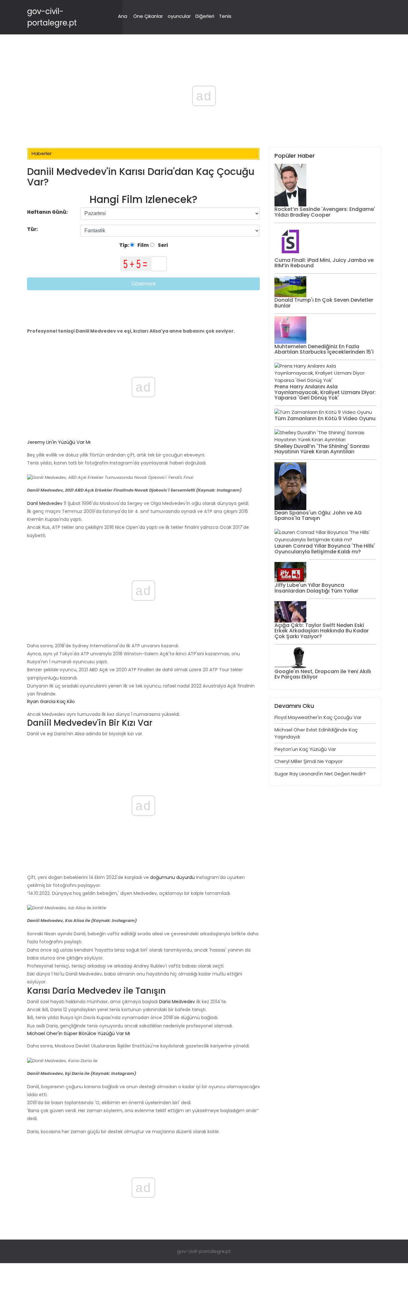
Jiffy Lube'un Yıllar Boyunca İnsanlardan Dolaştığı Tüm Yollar (316, 587)
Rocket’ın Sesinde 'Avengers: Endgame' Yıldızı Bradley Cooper (324, 212)
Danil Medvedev (44, 503)
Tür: (33, 229)
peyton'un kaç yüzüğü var (305, 749)
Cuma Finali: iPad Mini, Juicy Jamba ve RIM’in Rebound (324, 263)
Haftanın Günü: (47, 212)
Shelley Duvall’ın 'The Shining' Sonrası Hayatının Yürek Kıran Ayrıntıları (321, 449)
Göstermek (143, 283)
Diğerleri (204, 16)
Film (142, 245)
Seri (162, 245)
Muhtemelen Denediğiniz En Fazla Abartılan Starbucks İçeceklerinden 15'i (324, 349)
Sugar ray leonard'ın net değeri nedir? (320, 773)
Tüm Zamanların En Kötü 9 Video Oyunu (324, 418)
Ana (122, 16)
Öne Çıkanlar (148, 16)
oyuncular (179, 16)
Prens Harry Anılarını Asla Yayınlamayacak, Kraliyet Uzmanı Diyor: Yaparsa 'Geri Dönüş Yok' (325, 392)
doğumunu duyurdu (172, 877)
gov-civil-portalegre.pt (204, 1251)
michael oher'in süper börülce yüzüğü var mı (78, 1033)
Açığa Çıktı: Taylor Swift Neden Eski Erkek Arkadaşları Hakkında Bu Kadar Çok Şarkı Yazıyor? (321, 631)
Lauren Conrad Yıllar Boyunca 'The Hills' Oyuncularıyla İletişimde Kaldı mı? (324, 548)
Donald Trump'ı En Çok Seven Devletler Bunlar (323, 302)
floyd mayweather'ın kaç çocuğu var (317, 717)
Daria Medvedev (176, 1001)
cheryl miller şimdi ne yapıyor (308, 761)
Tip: (124, 245)
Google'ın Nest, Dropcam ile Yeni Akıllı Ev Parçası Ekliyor (322, 674)
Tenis (225, 16)
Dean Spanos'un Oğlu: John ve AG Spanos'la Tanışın (318, 515)
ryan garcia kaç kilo (51, 701)
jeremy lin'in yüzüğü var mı (59, 442)
